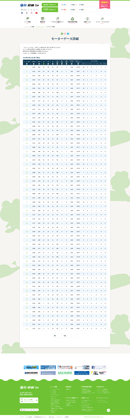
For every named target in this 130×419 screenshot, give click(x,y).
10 (26, 172)
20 (26, 235)
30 (26, 214)
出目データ (53, 398)
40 (26, 109)
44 (26, 113)
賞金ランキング (54, 410)
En (28, 9)
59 (26, 269)
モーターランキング (40, 26)
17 (26, 164)
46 (26, 273)
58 (26, 311)
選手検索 (53, 412)
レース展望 (53, 391)
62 (26, 219)
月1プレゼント (85, 402)
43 (26, 328)
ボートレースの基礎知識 (102, 389)
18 (26, 75)
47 (26, 252)
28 (26, 265)
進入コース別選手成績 (55, 406)
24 (26, 193)
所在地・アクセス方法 (70, 400)
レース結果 (53, 392)
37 (26, 181)
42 (26, 290)
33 (26, 294)
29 (26, 210)
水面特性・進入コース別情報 (57, 408)
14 (26, 223)
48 (26, 244)
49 (26, 231)
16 (26, 105)
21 (26, 282)
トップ (26, 26)
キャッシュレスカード (86, 404)
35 (26, 130)
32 (26, 143)
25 (26, 151)
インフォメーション (101, 400)
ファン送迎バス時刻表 (70, 402)
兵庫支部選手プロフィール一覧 (88, 392)
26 (26, 176)
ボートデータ (53, 396)
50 (26, 248)
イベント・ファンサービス (102, 402)
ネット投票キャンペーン (87, 400)
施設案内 (68, 404)
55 (26, 92)
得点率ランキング (54, 404)
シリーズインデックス (55, 389)
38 (26, 286)
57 (26, 168)
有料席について (69, 405)
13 (26, 138)
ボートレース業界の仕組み (102, 391)
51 (26, 299)
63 (26, 197)
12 (26, 84)
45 (26, 117)
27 (26, 320)
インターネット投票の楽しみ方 (103, 392)
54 (26, 96)
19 (26, 303)
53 (26, 185)
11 (26, 159)
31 (26, 256)
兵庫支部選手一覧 (85, 389)
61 (26, 134)
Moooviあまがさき (85, 405)
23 (26, 67)
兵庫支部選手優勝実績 (86, 391)
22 (26, 278)
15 (26, 100)
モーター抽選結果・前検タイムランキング (55, 402)
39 (26, 88)
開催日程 (68, 389)
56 (26, 79)
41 (26, 315)
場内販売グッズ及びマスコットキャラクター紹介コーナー (88, 410)
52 (26, 307)
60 (26, 261)
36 (26, 155)
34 (26, 189)
